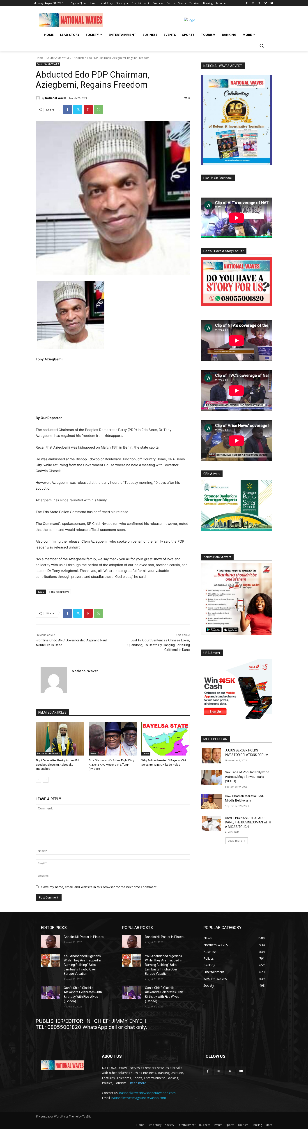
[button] (261, 45)
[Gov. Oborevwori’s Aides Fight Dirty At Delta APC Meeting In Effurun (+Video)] (113, 739)
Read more (138, 1083)
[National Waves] (38, 98)
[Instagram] (253, 3)
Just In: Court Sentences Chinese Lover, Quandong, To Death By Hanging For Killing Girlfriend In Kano (158, 645)
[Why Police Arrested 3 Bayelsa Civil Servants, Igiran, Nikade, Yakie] (165, 739)
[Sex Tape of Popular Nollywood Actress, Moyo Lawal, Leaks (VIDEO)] (211, 777)
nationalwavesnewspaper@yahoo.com (147, 1093)
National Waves (55, 97)
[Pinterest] (88, 109)
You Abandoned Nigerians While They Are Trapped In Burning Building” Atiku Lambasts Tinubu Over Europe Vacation (82, 964)
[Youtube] (271, 3)
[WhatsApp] (98, 109)
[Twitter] (259, 3)
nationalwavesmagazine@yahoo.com (138, 1098)
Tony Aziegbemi (59, 591)
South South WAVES (58, 58)
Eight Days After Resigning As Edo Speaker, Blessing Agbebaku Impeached (58, 764)
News (93, 753)
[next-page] (45, 780)
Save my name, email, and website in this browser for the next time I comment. (99, 887)
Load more (235, 841)
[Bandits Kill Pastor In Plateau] (50, 941)
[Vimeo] (265, 3)
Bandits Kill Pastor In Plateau (84, 937)
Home (40, 58)
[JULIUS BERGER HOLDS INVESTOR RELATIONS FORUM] (211, 755)
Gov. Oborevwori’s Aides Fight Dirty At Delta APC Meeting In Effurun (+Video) (111, 764)
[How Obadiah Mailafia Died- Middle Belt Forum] (211, 801)
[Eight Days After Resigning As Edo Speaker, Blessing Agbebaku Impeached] (60, 739)
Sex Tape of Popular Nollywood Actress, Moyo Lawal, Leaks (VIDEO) (247, 776)
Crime (146, 753)
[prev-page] (38, 780)
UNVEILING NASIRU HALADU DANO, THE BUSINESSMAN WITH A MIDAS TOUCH (248, 822)
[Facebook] (246, 3)
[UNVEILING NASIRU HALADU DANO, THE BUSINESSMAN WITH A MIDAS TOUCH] (211, 823)
